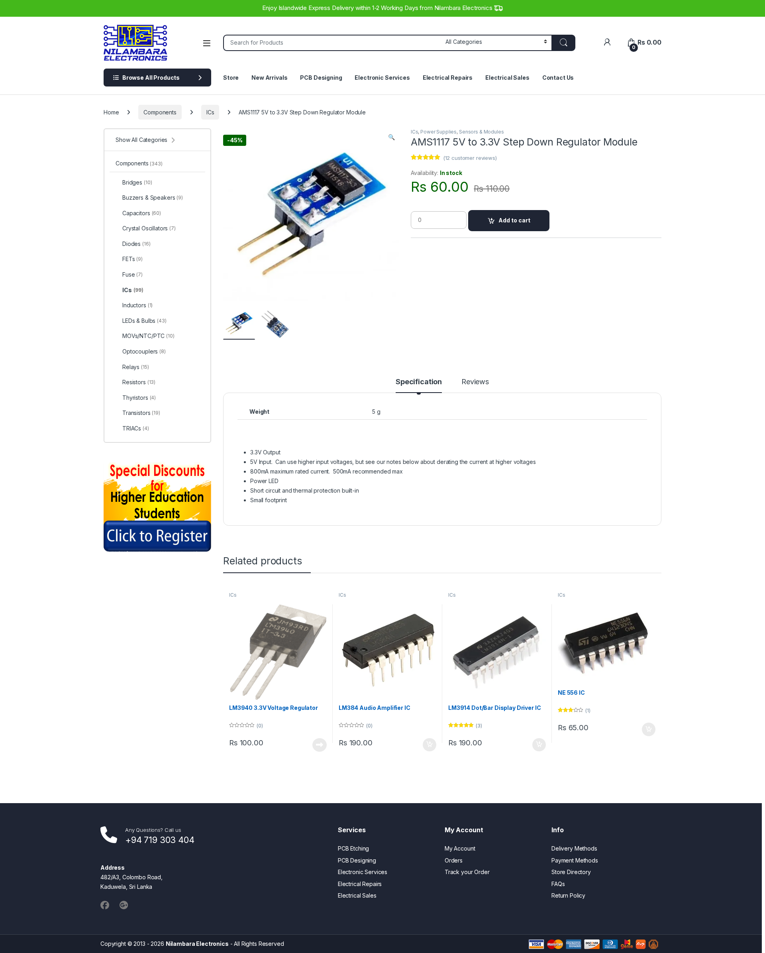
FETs (132, 258)
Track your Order (467, 872)
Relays (135, 367)
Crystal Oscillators (149, 228)
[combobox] (332, 43)
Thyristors (139, 397)
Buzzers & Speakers (152, 197)
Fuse (132, 274)
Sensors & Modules (481, 132)
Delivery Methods (574, 848)
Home (111, 112)
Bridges (137, 182)
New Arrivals (269, 77)
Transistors (141, 412)
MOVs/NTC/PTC (148, 335)
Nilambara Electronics (197, 943)
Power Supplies (438, 132)
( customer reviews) (470, 158)
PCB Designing (321, 77)
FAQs (558, 883)
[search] (563, 43)
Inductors (137, 305)
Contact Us (558, 77)
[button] (391, 137)
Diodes (136, 243)
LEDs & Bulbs (144, 320)
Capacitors (141, 213)
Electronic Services (382, 77)
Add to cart (514, 220)
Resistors (138, 382)
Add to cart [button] (429, 745)
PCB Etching (353, 848)
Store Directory (571, 872)
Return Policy (568, 895)
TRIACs (135, 428)
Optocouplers (144, 351)
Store (231, 77)
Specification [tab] (419, 382)
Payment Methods (574, 860)
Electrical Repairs (448, 77)
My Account (460, 848)
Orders (454, 860)
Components (160, 112)
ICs (210, 112)
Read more (319, 745)
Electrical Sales (507, 77)
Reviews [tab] (475, 382)
